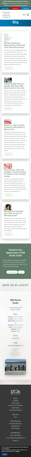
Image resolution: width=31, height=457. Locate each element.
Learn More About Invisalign (20, 5)
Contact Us (16, 440)
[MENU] (27, 14)
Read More (8, 68)
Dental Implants (15, 403)
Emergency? (15, 8)
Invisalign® (15, 400)
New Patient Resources (15, 423)
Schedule (25, 8)
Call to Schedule (15, 428)
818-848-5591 (15, 338)
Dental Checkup (15, 407)
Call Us (21, 272)
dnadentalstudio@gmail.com (15, 345)
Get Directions (15, 354)
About (15, 417)
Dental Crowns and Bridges (15, 405)
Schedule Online (12, 272)
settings (18, 451)
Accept (4, 454)
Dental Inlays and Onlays (15, 410)
